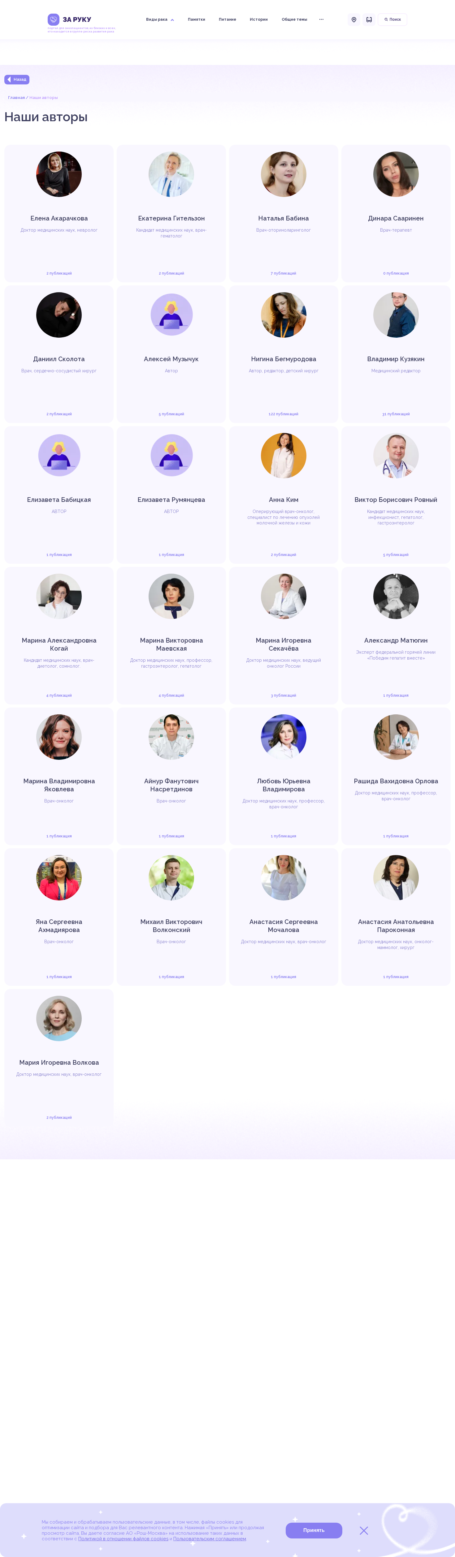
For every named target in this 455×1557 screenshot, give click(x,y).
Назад (20, 79)
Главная (16, 97)
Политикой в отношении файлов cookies (123, 1539)
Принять (314, 1530)
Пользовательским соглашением (209, 1539)
